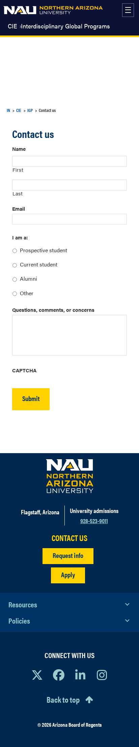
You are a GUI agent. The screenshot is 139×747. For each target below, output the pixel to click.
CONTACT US (69, 537)
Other (26, 293)
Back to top (63, 699)
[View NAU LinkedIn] (80, 674)
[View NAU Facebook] (58, 674)
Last (17, 193)
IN (8, 110)
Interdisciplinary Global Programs (65, 26)
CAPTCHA (24, 370)
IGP (30, 110)
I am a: (20, 237)
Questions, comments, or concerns (53, 309)
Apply (68, 574)
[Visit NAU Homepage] (69, 476)
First (17, 169)
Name (19, 148)
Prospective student (43, 250)
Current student (38, 264)
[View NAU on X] (37, 674)
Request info (68, 555)
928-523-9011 (94, 520)
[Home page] (53, 10)
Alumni (28, 278)
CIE (12, 26)
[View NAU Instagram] (102, 674)
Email (18, 208)
